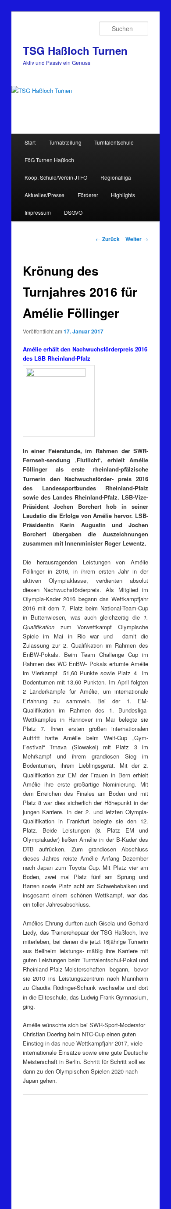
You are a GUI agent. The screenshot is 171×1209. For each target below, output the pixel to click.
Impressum (38, 212)
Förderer (88, 195)
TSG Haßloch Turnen (75, 50)
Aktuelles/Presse (44, 195)
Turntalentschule (114, 142)
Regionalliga (115, 177)
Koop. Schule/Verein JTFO (56, 177)
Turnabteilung (65, 142)
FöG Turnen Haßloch (49, 159)
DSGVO (73, 212)
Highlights (123, 195)
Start (30, 142)
